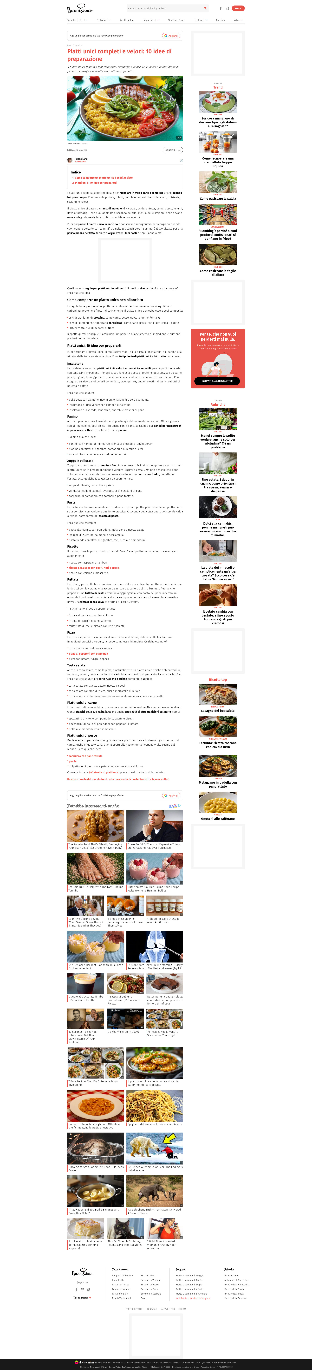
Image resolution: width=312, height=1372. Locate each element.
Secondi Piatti (148, 1275)
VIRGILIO (107, 1363)
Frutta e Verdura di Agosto (189, 1289)
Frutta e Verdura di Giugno (189, 1280)
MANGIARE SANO (218, 227)
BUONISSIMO (220, 1363)
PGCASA (151, 1363)
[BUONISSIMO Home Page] (79, 8)
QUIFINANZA (207, 1363)
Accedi (238, 8)
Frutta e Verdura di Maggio (189, 1275)
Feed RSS (182, 1309)
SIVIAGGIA (195, 1363)
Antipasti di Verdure (122, 1275)
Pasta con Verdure (121, 1289)
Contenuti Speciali (134, 1309)
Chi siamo (84, 1367)
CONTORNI (218, 779)
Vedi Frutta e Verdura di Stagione (193, 1298)
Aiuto (144, 1367)
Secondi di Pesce (150, 1284)
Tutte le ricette (75, 20)
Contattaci (152, 1309)
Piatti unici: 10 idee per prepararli (96, 182)
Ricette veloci (127, 20)
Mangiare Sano (176, 20)
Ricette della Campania (236, 1284)
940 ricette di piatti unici (104, 772)
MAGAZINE (79, 45)
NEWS (218, 520)
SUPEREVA (231, 1363)
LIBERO (98, 1363)
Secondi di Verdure (151, 1280)
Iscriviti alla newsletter (217, 381)
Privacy (104, 1367)
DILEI (187, 1363)
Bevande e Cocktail (151, 1293)
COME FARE (218, 155)
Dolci (143, 1298)
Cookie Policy (115, 1367)
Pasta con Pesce (120, 1284)
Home (69, 45)
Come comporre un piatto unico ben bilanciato (104, 177)
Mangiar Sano (231, 1275)
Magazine (149, 20)
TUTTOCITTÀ (178, 1363)
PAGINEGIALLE (119, 1363)
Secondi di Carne (149, 1289)
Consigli (220, 20)
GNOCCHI (217, 815)
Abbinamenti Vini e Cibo (236, 1280)
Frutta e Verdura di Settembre (191, 1293)
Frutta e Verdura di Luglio (189, 1284)
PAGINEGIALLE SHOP (136, 1363)
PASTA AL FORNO (218, 707)
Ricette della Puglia (234, 1293)
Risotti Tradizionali (121, 1298)
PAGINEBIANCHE (163, 1363)
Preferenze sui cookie (131, 1367)
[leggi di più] (181, 160)
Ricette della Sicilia (234, 1289)
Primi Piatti (118, 1280)
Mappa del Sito (168, 1309)
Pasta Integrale (120, 1293)
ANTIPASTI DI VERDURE (218, 739)
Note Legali (95, 1367)
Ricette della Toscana (235, 1298)
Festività (101, 20)
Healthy (198, 20)
